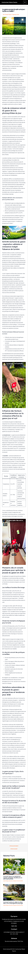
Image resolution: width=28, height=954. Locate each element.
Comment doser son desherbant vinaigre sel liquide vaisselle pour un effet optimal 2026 (12, 878)
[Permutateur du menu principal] (24, 2)
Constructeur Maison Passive (9, 2)
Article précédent (14, 845)
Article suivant (14, 848)
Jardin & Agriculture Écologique (9, 880)
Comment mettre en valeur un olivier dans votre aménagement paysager (13, 902)
